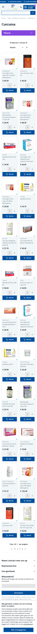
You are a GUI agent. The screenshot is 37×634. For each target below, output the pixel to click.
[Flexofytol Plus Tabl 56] (10, 271)
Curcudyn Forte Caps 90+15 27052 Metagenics (8, 75)
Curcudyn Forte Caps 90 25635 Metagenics (25, 117)
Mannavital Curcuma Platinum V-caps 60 (9, 117)
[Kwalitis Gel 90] (27, 187)
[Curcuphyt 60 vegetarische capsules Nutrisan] (27, 310)
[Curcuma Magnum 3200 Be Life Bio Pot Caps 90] (10, 229)
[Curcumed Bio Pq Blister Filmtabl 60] (27, 229)
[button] (18, 33)
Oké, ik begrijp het (18, 630)
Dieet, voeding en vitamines (17, 18)
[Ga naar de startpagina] (12, 7)
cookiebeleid (28, 624)
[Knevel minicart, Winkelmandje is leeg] (25, 7)
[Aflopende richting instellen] (27, 47)
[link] (12, 549)
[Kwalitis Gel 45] (10, 352)
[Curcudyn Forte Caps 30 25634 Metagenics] (10, 187)
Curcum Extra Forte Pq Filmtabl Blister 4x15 (9, 324)
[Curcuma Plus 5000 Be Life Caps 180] (27, 514)
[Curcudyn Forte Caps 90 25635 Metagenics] (27, 103)
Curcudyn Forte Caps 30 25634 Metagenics (7, 201)
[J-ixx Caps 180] (10, 514)
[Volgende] (24, 549)
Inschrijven (18, 593)
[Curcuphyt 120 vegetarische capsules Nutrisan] (27, 145)
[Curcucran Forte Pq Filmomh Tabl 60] (10, 432)
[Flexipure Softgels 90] (27, 432)
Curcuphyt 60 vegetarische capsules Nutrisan (26, 324)
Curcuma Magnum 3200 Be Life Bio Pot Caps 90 (9, 243)
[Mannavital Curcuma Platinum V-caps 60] (10, 103)
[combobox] (16, 13)
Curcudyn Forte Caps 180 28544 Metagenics (25, 486)
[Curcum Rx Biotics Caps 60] (10, 472)
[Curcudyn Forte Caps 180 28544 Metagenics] (27, 472)
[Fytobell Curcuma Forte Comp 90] (10, 392)
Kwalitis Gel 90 (25, 199)
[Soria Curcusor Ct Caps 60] (27, 271)
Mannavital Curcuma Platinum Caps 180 (26, 404)
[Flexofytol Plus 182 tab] (10, 145)
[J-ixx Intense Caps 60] (27, 61)
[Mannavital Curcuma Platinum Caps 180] (27, 392)
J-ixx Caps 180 (7, 525)
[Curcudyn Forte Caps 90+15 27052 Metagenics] (10, 61)
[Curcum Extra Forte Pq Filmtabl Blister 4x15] (10, 310)
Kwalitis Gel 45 (7, 364)
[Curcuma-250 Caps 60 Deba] (27, 352)
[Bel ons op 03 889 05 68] (21, 7)
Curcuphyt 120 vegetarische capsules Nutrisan (26, 159)
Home (4, 18)
